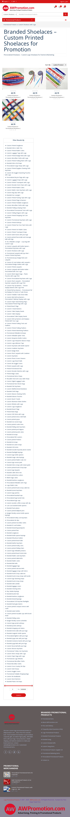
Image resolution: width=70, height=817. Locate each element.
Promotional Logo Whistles (14, 659)
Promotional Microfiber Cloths (15, 661)
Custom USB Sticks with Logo (15, 414)
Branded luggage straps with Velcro (17, 571)
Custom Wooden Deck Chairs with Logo (18, 185)
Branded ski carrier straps (14, 445)
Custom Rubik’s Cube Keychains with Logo (19, 190)
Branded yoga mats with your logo (16, 638)
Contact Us (45, 760)
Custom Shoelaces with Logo (27, 24)
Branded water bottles (13, 611)
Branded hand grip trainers (14, 604)
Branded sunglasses (12, 533)
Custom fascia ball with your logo (16, 646)
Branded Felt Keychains (13, 386)
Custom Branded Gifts (49, 743)
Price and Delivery (47, 726)
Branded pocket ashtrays (14, 626)
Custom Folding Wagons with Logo (17, 213)
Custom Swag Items (48, 746)
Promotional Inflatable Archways (16, 333)
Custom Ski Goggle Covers (14, 363)
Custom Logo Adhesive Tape (15, 343)
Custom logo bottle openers (14, 455)
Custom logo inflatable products (16, 551)
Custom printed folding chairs (15, 548)
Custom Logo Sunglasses (14, 406)
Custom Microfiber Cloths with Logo (17, 158)
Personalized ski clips (12, 520)
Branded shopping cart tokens (15, 628)
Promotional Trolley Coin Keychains (17, 651)
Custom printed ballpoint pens (15, 510)
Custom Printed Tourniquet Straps (16, 232)
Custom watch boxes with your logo (17, 234)
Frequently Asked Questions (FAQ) (52, 729)
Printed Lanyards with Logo (14, 366)
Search (18, 695)
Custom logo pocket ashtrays (15, 623)
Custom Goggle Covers (13, 671)
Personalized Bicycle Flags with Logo (17, 177)
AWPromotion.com (35, 800)
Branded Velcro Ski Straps (14, 163)
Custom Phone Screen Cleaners (15, 358)
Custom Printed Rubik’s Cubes (15, 150)
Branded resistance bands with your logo (18, 641)
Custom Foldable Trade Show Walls (17, 294)
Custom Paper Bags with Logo (15, 656)
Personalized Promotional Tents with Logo (19, 210)
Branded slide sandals (13, 584)
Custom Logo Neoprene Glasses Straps (18, 340)
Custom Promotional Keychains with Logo (19, 220)
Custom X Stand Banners (14, 309)
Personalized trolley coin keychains (16, 518)
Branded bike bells (12, 563)
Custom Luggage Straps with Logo (16, 180)
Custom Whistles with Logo (14, 404)
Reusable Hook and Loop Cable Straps (17, 379)
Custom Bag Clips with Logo (15, 192)
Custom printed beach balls (14, 540)
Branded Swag (46, 739)
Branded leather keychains (14, 543)
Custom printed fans (12, 530)
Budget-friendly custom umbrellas (16, 620)
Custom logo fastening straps (15, 578)
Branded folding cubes (13, 618)
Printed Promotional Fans (14, 368)
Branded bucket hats (12, 594)
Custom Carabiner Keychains (15, 348)
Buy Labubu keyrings (12, 591)
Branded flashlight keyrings (14, 452)
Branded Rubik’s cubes (13, 561)
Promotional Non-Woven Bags (15, 384)
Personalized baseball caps (14, 495)
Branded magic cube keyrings (15, 457)
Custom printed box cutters (14, 475)
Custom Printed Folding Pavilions (16, 328)
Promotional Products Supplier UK (52, 750)
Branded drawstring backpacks (15, 528)
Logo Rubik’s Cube (12, 485)
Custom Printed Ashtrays (13, 222)
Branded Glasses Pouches (14, 396)
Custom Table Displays (13, 314)
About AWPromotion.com (50, 722)
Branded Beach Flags (12, 409)
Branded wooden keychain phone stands (18, 450)
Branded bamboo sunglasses (15, 480)
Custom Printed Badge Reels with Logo (18, 155)
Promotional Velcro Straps (14, 376)
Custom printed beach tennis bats (16, 553)
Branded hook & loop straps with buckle (18, 576)
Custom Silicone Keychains (14, 648)
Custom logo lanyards (13, 470)
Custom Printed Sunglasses (14, 145)
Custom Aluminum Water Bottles (16, 401)
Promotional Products (10, 24)
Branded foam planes (13, 508)
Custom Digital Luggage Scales (15, 381)
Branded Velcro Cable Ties (14, 148)
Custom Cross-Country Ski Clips (15, 666)
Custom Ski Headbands (13, 676)
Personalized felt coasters (14, 437)
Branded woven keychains (14, 490)
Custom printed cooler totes (14, 424)
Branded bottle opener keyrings (15, 535)
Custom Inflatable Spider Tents (15, 335)
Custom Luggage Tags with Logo (16, 153)
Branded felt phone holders (14, 538)
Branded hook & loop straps (15, 581)
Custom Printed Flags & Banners (16, 200)
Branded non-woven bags (14, 422)
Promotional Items (48, 719)
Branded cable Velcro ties (14, 472)
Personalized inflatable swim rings (16, 483)
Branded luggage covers (13, 586)
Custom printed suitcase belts (15, 568)
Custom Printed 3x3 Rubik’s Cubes (16, 229)
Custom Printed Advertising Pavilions (17, 330)
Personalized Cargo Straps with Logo (17, 166)
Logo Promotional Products (50, 732)
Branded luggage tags (13, 566)
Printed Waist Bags (12, 412)
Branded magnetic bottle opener (16, 633)
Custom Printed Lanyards (14, 267)
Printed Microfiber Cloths (13, 664)
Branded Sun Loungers (13, 195)
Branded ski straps (12, 434)
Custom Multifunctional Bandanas (16, 389)
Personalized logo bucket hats (15, 498)
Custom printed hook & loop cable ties (18, 488)
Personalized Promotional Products (52, 757)
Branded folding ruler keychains (15, 427)
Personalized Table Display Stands (16, 316)
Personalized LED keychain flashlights (17, 601)
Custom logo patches (12, 493)
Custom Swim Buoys (12, 669)
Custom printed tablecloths (14, 558)
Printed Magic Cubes (12, 373)
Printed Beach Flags (12, 306)
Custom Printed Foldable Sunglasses (17, 203)
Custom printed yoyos (13, 419)
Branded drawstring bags (14, 599)
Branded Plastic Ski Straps (14, 681)
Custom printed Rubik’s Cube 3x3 (16, 460)
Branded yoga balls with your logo (16, 643)
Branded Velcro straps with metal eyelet (18, 465)
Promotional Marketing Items (51, 753)
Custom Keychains (12, 356)
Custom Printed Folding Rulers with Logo (18, 161)
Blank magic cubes (12, 477)
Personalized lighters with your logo (17, 636)
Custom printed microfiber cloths (16, 523)
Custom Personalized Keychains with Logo (19, 278)
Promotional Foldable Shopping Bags (17, 674)
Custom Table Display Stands (15, 311)
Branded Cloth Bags (12, 391)
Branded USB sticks (12, 447)
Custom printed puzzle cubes (15, 432)
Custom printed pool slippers (15, 429)
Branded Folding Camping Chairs (16, 208)
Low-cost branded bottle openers (16, 505)
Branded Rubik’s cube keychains (15, 556)
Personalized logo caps (13, 500)
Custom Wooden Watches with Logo (17, 371)
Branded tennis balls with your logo (17, 631)
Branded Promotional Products (51, 736)
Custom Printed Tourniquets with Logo (18, 182)
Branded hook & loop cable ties (15, 573)
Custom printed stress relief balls (16, 417)
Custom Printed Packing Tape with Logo (18, 198)
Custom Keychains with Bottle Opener (17, 346)
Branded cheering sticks (13, 589)
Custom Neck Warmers (13, 679)
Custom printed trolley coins (14, 545)
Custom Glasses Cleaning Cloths (16, 394)
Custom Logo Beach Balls (14, 361)
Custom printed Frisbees (13, 439)
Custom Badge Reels (12, 351)
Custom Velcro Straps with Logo (16, 653)
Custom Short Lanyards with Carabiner (18, 353)
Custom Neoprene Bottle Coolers (16, 338)
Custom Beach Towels (13, 399)
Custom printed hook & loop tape (16, 467)
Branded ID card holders (13, 525)
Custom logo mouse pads (14, 462)
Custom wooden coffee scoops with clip (18, 503)
